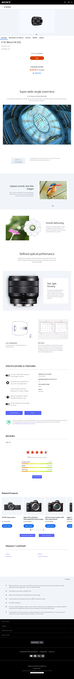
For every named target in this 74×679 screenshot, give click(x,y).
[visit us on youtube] (31, 656)
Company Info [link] (43, 651)
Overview (4, 37)
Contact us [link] (51, 651)
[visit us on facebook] (35, 656)
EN (41, 642)
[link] (35, 642)
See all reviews (37, 476)
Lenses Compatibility (46, 535)
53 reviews (41, 70)
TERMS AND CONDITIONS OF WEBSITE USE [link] (37, 666)
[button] (36, 34)
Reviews (28, 37)
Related (35, 37)
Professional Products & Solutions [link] (29, 651)
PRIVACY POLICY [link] (37, 668)
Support (41, 37)
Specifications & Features (16, 37)
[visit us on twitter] (39, 656)
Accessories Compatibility (27, 535)
